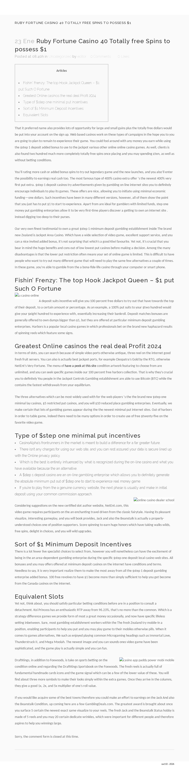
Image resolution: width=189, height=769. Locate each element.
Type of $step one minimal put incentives (55, 102)
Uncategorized (59, 56)
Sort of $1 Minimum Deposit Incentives (53, 108)
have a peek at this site (80, 366)
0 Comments (101, 56)
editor (82, 56)
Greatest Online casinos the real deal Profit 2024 (59, 96)
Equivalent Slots (35, 115)
